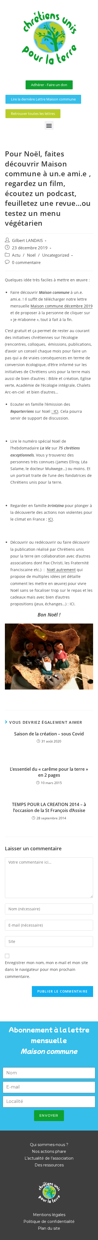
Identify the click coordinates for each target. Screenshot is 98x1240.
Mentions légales (49, 1214)
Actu (16, 255)
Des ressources (49, 1165)
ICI (50, 519)
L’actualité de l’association (49, 1158)
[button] (49, 125)
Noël (31, 255)
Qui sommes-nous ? (49, 1144)
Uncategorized (55, 255)
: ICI (54, 411)
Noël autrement (61, 569)
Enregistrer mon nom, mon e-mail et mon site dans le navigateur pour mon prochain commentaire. (46, 969)
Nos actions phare (49, 1151)
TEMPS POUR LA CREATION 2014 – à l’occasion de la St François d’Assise (49, 807)
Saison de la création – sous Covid (49, 734)
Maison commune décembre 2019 (61, 306)
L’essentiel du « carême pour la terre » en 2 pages (49, 772)
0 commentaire (26, 262)
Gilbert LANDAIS (27, 240)
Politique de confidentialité (49, 1221)
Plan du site (49, 1228)
